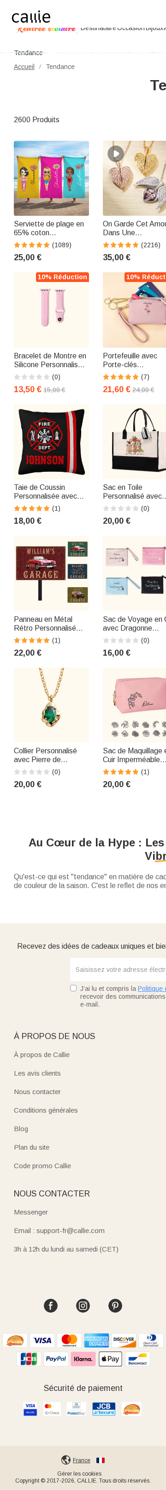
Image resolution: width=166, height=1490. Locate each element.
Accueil (24, 66)
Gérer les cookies (79, 1474)
